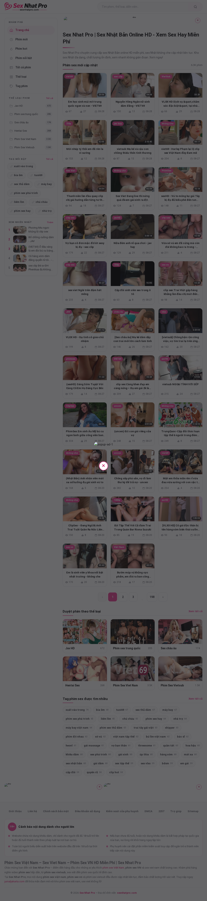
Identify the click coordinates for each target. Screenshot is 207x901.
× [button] (103, 465)
